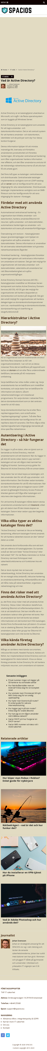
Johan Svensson (14, 84)
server (9, 183)
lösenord (35, 505)
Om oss (6, 1025)
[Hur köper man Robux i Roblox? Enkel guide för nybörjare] (23, 758)
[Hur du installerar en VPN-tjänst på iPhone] (23, 853)
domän (12, 370)
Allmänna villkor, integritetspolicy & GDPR (20, 1018)
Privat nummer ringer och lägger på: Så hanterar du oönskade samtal (23, 681)
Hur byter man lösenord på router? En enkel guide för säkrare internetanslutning (23, 703)
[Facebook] (3, 1035)
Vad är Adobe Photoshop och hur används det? (22, 921)
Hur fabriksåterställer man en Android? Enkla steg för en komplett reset (23, 687)
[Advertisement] (23, 41)
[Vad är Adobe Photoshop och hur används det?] (23, 900)
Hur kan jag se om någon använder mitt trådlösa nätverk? (23, 715)
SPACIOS (29, 1045)
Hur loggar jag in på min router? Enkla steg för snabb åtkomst (22, 709)
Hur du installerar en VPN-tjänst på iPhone (22, 874)
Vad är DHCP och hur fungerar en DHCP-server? (22, 720)
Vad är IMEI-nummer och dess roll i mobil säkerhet (23, 725)
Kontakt (6, 1028)
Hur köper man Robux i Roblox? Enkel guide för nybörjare (21, 779)
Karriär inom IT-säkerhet (13, 1021)
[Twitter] (8, 1035)
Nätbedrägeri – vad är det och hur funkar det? (23, 827)
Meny (3, 2)
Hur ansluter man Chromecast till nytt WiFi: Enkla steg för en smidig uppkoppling (24, 695)
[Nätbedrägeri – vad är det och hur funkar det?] (23, 806)
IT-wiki (5, 76)
